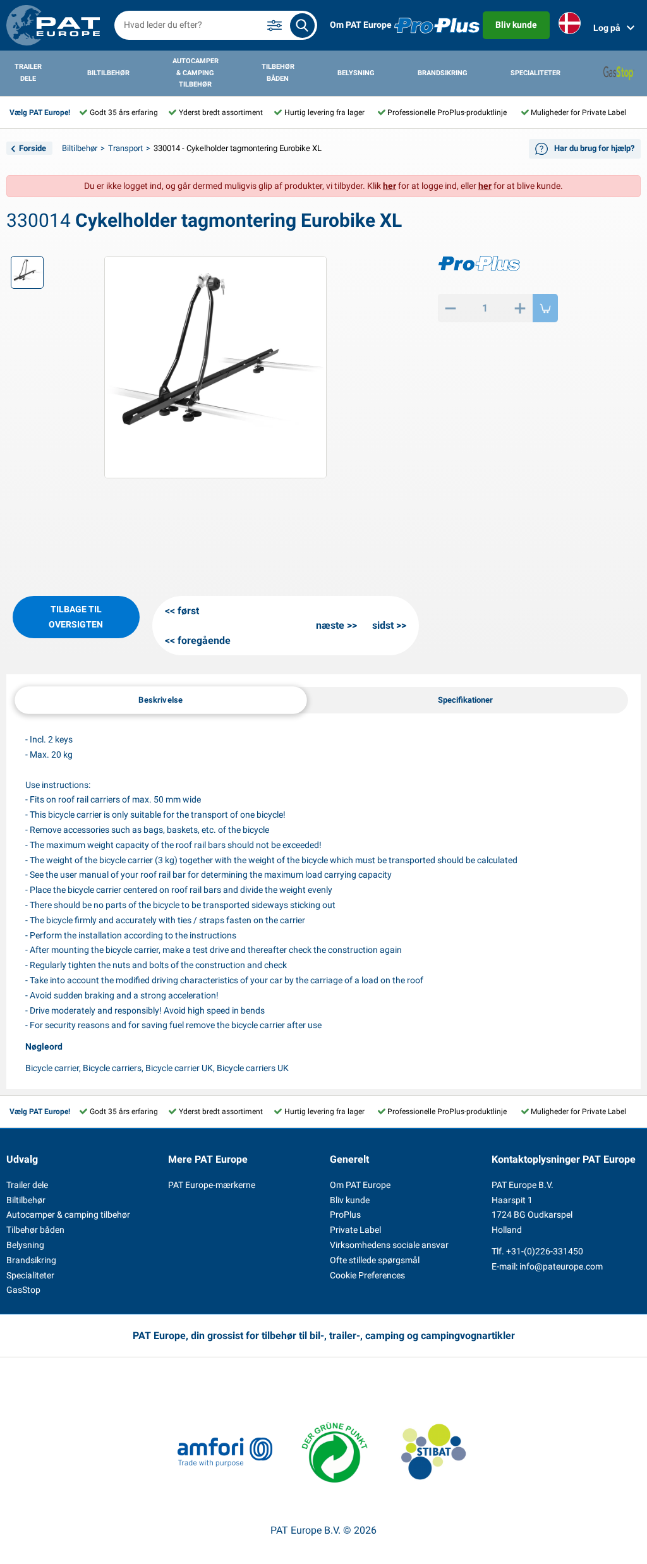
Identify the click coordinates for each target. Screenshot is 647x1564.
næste (330, 625)
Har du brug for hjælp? (594, 148)
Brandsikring (443, 73)
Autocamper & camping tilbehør (195, 72)
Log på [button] (606, 28)
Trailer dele (28, 73)
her (389, 186)
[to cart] (545, 308)
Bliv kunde (516, 25)
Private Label (355, 1230)
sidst (383, 625)
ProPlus (345, 1214)
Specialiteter (535, 73)
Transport (125, 148)
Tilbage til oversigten (76, 616)
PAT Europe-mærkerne (211, 1185)
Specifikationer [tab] (465, 700)
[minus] (450, 308)
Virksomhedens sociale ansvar (389, 1245)
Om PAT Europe (361, 25)
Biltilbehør (108, 73)
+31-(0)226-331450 (544, 1251)
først (188, 611)
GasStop (23, 1290)
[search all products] (302, 25)
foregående (204, 640)
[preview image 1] (27, 272)
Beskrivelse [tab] (160, 700)
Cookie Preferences (367, 1275)
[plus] (520, 308)
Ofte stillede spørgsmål (375, 1260)
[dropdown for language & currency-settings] (569, 25)
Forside (32, 148)
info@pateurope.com (561, 1266)
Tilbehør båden (278, 73)
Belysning (356, 73)
